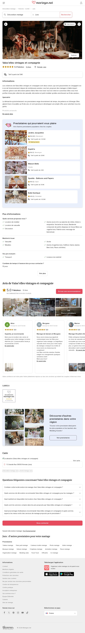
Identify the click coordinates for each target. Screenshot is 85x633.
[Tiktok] (27, 613)
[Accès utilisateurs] (81, 3)
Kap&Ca (31, 149)
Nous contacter (43, 523)
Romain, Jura (41, 67)
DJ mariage (54, 553)
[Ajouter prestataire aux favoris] (79, 24)
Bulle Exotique (34, 193)
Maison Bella (33, 164)
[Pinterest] (13, 613)
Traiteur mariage (7, 545)
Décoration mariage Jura (10, 471)
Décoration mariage (9, 9)
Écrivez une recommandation (69, 291)
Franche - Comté (24, 9)
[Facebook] (4, 613)
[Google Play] (67, 576)
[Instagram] (18, 613)
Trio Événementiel (29, 531)
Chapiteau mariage (36, 549)
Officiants (45, 553)
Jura (33, 9)
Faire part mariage (22, 545)
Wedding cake (24, 553)
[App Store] (51, 576)
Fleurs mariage (65, 549)
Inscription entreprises (9, 590)
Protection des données (10, 575)
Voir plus (42, 273)
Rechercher (66, 15)
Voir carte (76, 461)
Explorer (74, 55)
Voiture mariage (22, 549)
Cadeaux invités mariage (39, 545)
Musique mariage (8, 549)
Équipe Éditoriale (8, 596)
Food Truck (35, 553)
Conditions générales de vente (12, 572)
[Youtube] (22, 613)
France (51, 613)
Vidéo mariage (67, 545)
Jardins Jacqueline (36, 133)
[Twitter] (9, 613)
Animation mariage (51, 549)
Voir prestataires (63, 438)
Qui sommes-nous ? (9, 593)
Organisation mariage (9, 553)
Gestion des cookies (9, 578)
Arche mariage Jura (26, 471)
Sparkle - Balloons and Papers (41, 178)
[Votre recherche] (5, 24)
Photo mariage (54, 545)
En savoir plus (7, 114)
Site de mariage (7, 602)
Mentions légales (8, 569)
